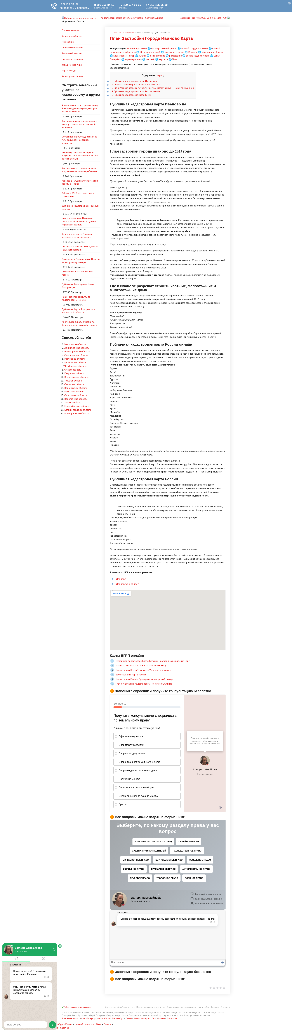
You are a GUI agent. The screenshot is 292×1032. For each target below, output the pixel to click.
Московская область (75, 344)
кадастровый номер (123, 55)
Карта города (69, 70)
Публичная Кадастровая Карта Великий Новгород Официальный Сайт (153, 660)
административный (137, 48)
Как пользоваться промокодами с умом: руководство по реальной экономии (79, 124)
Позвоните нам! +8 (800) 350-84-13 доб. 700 (203, 17)
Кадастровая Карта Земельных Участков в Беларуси (143, 669)
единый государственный (194, 48)
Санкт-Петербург (88, 1018)
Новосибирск (104, 1018)
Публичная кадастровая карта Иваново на (134, 81)
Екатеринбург (118, 1018)
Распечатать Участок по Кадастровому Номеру (141, 665)
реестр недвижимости (197, 55)
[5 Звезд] (224, 987)
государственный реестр (164, 48)
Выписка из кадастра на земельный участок (80, 207)
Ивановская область (212, 51)
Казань (129, 1018)
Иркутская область (74, 391)
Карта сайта (203, 1007)
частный (150, 59)
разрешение (175, 55)
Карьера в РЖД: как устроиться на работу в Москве (80, 182)
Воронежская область (75, 387)
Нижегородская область (77, 351)
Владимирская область (76, 376)
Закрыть (159, 75)
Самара (161, 1018)
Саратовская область (75, 395)
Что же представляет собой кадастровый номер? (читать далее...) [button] (145, 460)
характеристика (133, 59)
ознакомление (157, 55)
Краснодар (172, 1018)
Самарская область (74, 384)
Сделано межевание (72, 47)
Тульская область (73, 380)
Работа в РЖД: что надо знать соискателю (78, 195)
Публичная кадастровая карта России (131, 94)
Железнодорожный (150, 51)
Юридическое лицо (72, 64)
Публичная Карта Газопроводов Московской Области (78, 311)
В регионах (67, 1018)
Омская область (72, 369)
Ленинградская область (76, 347)
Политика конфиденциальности (181, 1007)
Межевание (68, 41)
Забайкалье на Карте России (131, 674)
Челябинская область (75, 365)
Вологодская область (75, 398)
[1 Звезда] (210, 987)
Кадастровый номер (72, 36)
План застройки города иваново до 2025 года (135, 84)
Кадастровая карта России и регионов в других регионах (77, 235)
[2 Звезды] (214, 987)
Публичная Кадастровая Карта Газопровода (78, 286)
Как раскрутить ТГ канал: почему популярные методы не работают (79, 170)
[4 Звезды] (220, 987)
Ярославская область (75, 362)
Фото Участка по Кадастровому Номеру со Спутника (144, 683)
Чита (174, 59)
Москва (76, 1018)
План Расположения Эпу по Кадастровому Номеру (76, 298)
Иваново (193, 51)
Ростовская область (74, 358)
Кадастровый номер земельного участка (122, 17)
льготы (142, 55)
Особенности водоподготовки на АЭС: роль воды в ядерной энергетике (79, 139)
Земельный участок (72, 53)
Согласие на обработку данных (120, 1007)
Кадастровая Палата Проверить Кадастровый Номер (144, 679)
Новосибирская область (77, 406)
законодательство (174, 51)
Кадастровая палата (72, 76)
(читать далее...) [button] (118, 187)
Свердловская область (76, 355)
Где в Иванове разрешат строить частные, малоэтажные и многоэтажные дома (152, 87)
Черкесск (163, 59)
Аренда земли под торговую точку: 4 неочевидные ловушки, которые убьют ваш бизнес (80, 108)
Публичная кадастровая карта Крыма (77, 273)
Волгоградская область (76, 413)
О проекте (225, 1007)
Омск (154, 1018)
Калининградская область (77, 409)
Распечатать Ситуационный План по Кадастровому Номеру (81, 261)
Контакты (215, 1007)
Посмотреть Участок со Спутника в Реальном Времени (80, 248)
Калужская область (74, 373)
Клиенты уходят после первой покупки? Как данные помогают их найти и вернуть (80, 155)
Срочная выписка (154, 17)
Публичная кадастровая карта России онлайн (135, 91)
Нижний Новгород (142, 1018)
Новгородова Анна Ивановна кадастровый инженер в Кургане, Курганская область (79, 221)
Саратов (64, 1027)
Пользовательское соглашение (150, 1007)
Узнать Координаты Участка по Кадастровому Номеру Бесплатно (79, 323)
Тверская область (73, 402)
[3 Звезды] (217, 987)
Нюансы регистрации (72, 58)
